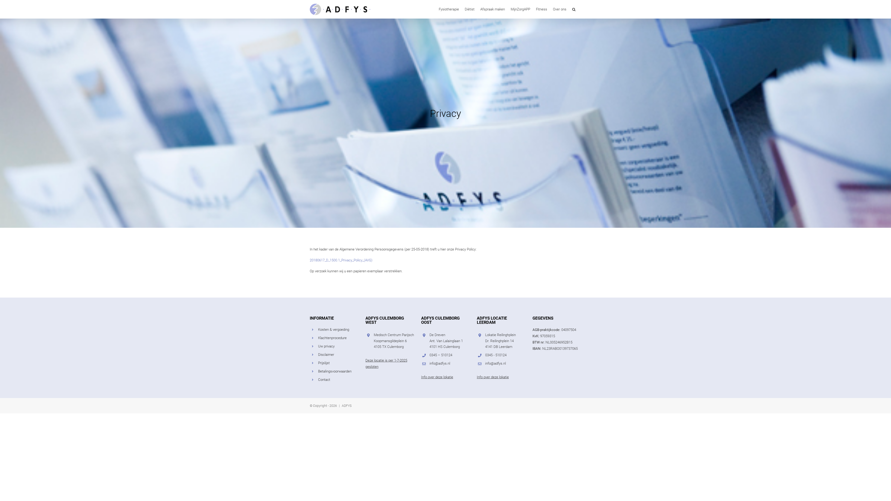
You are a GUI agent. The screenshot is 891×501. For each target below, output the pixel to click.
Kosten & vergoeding (333, 330)
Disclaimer (326, 355)
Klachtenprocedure (332, 338)
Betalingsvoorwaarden (335, 371)
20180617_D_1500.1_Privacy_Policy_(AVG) (341, 260)
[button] (573, 9)
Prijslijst (324, 363)
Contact (324, 380)
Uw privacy (326, 346)
